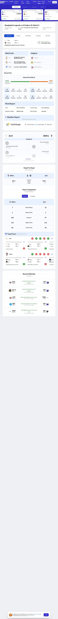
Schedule (19, 18)
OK (46, 614)
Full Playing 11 (28, 158)
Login (54, 2)
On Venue (32, 196)
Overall (25, 196)
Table (16, 18)
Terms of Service (30, 615)
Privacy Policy (37, 614)
